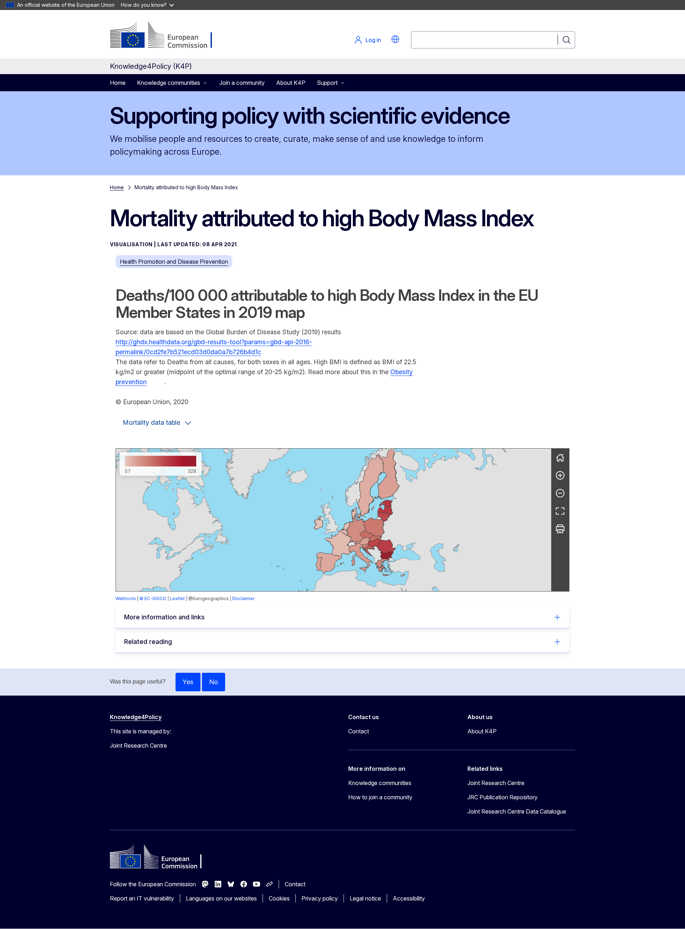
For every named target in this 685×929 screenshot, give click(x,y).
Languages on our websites (221, 898)
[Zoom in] (560, 475)
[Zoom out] (560, 493)
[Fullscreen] (560, 511)
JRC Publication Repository (502, 797)
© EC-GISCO (152, 598)
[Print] (560, 529)
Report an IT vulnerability (142, 898)
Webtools (126, 598)
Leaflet (177, 598)
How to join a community (380, 797)
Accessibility (409, 898)
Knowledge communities (379, 782)
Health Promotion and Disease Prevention (174, 261)
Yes (188, 682)
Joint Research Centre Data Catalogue (516, 811)
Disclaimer (243, 598)
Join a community (242, 82)
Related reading (148, 641)
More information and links (164, 617)
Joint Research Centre (495, 782)
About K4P (290, 82)
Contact (358, 731)
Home (118, 82)
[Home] (560, 457)
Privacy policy (319, 898)
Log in (373, 39)
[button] (395, 39)
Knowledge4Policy (136, 717)
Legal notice (365, 898)
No (213, 682)
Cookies (279, 898)
